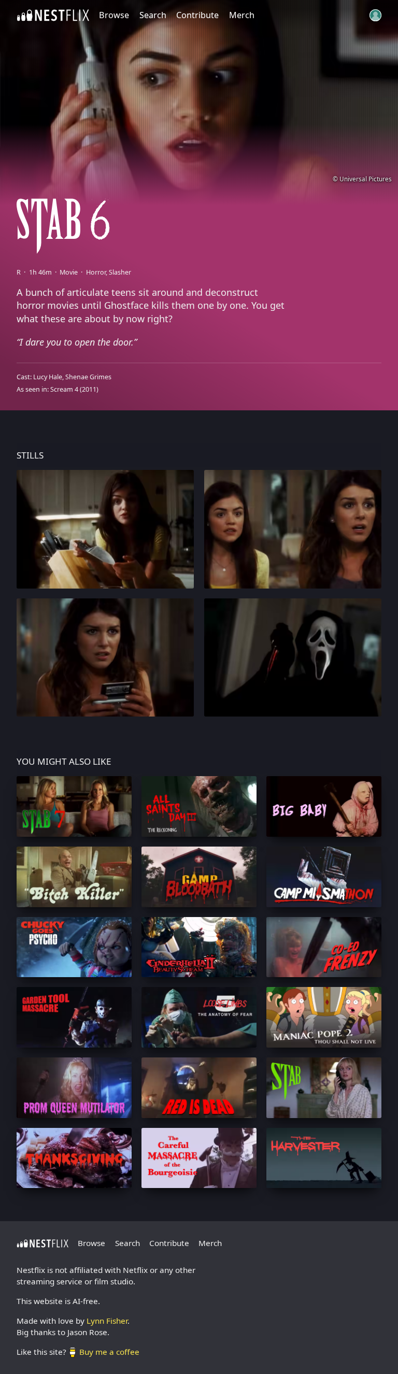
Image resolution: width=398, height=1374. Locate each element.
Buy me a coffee (109, 1352)
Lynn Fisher (107, 1320)
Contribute (197, 15)
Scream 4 (64, 389)
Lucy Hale (47, 377)
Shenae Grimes (88, 377)
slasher (120, 272)
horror (96, 272)
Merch (241, 15)
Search (152, 15)
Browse (114, 15)
